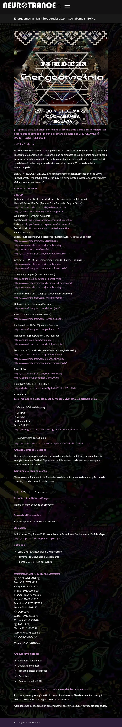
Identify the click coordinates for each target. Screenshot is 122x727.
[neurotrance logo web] (29, 9)
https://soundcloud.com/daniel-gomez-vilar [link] (37, 278)
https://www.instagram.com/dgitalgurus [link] (36, 240)
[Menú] (65, 7)
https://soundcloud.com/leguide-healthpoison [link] (39, 211)
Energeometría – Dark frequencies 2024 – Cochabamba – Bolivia (54, 18)
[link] (40, 207)
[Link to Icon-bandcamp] (117, 7)
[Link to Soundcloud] (98, 7)
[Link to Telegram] (112, 7)
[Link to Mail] (103, 7)
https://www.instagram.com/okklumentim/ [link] (49, 224)
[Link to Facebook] (79, 7)
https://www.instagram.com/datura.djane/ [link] (37, 308)
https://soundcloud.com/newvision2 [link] (33, 249)
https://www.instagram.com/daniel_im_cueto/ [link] (39, 343)
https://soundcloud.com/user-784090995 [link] (36, 377)
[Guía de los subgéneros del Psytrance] (2, 363)
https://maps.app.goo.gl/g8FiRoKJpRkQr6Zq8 (39, 538)
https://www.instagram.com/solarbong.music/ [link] (39, 358)
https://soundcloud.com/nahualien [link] (32, 339)
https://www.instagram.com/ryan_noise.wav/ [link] (38, 373)
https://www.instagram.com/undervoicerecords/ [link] (40, 253)
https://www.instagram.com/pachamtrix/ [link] (36, 329)
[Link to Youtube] (88, 7)
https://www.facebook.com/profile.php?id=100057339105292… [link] (49, 443)
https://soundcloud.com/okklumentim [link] (48, 228)
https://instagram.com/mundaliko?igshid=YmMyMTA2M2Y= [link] (47, 429)
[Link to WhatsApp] (107, 7)
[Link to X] (93, 7)
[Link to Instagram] (83, 7)
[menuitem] (57, 7)
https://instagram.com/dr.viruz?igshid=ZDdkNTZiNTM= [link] (45, 388)
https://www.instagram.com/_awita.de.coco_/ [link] (38, 318)
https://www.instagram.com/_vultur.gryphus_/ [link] (39, 297)
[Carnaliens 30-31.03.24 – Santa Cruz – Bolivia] (119, 363)
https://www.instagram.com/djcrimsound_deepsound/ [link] (43, 282)
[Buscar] (57, 7)
